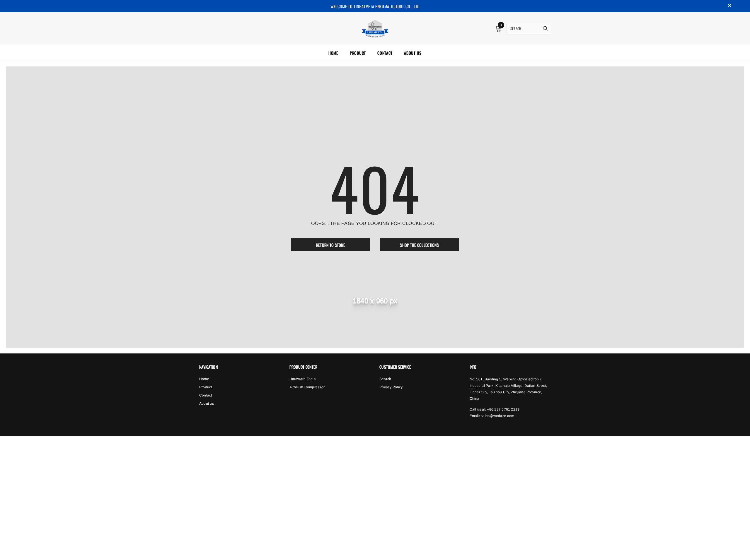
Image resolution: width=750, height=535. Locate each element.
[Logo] (375, 27)
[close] (729, 6)
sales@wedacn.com (497, 416)
